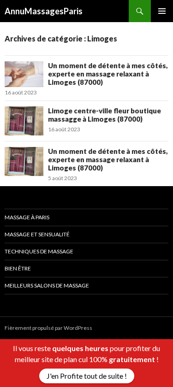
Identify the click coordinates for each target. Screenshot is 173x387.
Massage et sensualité (37, 234)
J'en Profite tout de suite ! (87, 375)
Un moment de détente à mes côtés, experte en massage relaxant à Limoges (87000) (108, 73)
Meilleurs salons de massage (47, 285)
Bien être (18, 268)
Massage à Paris (27, 217)
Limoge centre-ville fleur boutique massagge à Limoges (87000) (104, 114)
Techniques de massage (39, 251)
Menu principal (162, 11)
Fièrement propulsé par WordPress (48, 327)
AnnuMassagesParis (44, 11)
